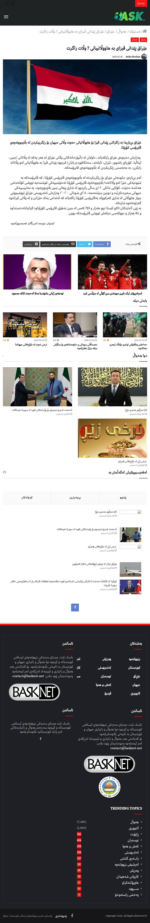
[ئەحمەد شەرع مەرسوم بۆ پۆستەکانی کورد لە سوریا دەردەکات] (37, 387)
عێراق (110, 31)
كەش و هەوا (130, 846)
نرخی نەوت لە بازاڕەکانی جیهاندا (31, 344)
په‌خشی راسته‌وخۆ (127, 895)
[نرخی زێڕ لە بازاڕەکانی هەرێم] (112, 438)
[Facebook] (75, 607)
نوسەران (106, 676)
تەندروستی (104, 668)
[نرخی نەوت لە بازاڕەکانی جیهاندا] (25, 324)
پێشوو (123, 497)
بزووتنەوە (134, 659)
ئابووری (135, 693)
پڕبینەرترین (75, 497)
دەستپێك (136, 31)
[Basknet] (128, 16)
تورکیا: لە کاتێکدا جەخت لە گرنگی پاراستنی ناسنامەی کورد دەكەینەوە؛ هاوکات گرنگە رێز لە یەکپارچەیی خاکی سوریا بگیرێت (63, 583)
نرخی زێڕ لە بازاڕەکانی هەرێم (132, 461)
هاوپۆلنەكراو (130, 882)
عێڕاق (136, 676)
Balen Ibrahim (133, 57)
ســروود (134, 888)
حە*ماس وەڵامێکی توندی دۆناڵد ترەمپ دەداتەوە (128, 346)
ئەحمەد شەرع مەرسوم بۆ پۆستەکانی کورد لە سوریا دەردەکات (42, 410)
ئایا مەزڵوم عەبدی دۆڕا (136, 410)
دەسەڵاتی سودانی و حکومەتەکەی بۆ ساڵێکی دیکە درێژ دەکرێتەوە (75, 346)
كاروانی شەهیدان (127, 876)
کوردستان (134, 668)
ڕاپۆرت (134, 834)
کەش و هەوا (103, 685)
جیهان (136, 685)
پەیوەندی (61, 916)
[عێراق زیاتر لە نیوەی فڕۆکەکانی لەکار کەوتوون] (130, 569)
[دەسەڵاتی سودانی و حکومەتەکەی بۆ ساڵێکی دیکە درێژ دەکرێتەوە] (75, 324)
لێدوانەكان (26, 497)
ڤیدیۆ (107, 693)
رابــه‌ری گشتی (129, 858)
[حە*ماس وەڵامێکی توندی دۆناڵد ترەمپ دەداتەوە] (125, 324)
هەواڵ (122, 31)
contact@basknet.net (126, 748)
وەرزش (106, 659)
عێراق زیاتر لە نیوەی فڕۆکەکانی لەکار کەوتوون (94, 564)
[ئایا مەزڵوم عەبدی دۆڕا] (112, 387)
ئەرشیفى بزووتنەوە (127, 864)
